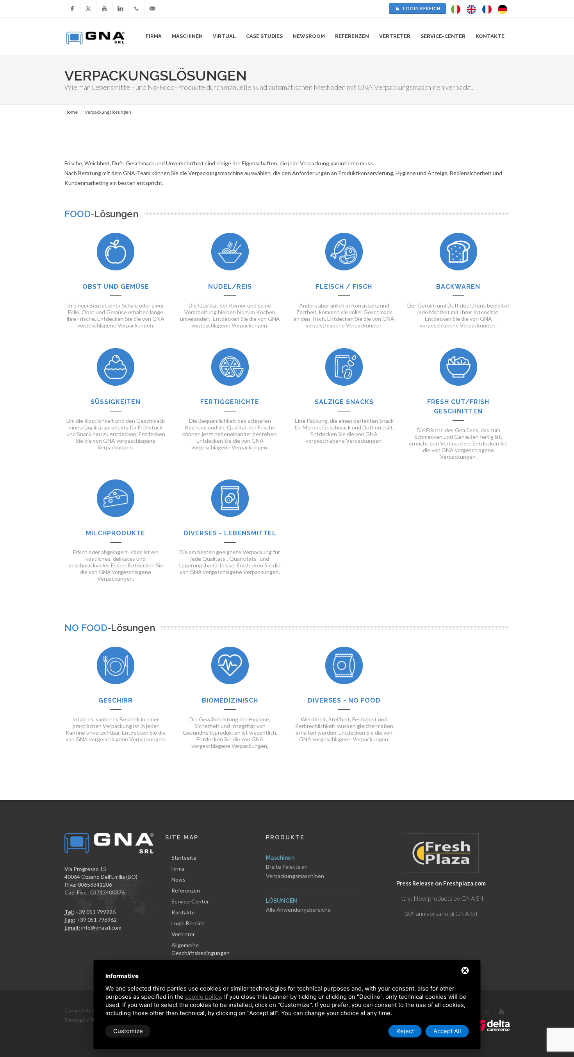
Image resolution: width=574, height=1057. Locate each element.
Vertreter (394, 36)
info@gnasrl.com (101, 927)
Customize (128, 1031)
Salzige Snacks (344, 402)
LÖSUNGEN (281, 901)
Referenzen (185, 890)
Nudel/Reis (230, 286)
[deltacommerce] (492, 1024)
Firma (177, 868)
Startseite (183, 857)
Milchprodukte (115, 533)
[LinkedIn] (120, 8)
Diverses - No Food (344, 700)
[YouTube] (104, 8)
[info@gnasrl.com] (152, 8)
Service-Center (190, 901)
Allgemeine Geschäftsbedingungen (200, 949)
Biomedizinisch (230, 700)
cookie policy (203, 996)
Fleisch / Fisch (344, 286)
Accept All (447, 1031)
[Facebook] (72, 8)
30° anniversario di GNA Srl (441, 913)
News (178, 879)
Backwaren (458, 286)
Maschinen (280, 858)
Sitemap (74, 1020)
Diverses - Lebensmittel (230, 533)
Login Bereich (421, 8)
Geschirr (115, 700)
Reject (405, 1031)
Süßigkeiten (116, 402)
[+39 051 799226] (136, 8)
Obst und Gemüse (115, 286)
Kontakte (183, 912)
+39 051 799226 (95, 912)
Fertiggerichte (229, 402)
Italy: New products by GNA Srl (441, 898)
